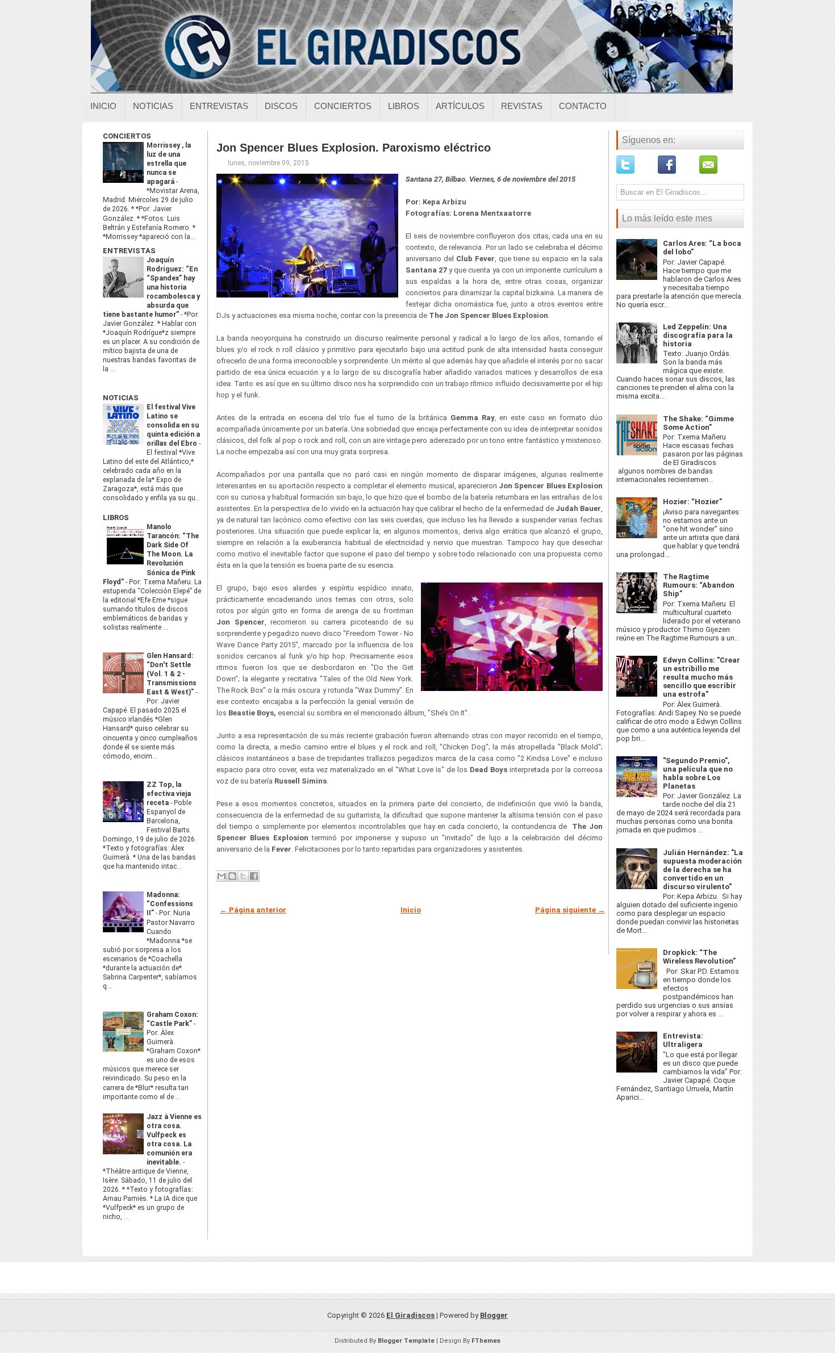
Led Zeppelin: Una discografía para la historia (698, 335)
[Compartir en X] (243, 876)
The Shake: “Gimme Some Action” (698, 423)
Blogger (494, 1315)
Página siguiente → (570, 910)
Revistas (521, 106)
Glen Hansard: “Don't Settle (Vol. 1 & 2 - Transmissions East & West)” (172, 674)
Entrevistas (219, 106)
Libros (403, 106)
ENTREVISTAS (129, 250)
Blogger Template (406, 1340)
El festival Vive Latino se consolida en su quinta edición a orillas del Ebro (173, 425)
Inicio (103, 106)
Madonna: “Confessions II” (170, 904)
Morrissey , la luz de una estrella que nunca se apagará (169, 163)
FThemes (485, 1340)
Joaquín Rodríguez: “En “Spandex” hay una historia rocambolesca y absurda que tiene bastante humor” (151, 287)
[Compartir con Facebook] (254, 876)
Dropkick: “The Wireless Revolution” (699, 956)
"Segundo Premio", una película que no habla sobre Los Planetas (698, 773)
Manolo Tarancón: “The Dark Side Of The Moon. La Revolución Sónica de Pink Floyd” (151, 554)
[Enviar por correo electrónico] (221, 876)
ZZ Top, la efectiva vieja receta (169, 794)
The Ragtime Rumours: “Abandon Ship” (698, 585)
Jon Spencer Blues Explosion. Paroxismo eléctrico (353, 147)
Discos (281, 106)
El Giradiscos (410, 1315)
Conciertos (342, 106)
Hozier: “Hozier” (692, 501)
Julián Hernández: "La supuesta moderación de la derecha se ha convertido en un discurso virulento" (703, 869)
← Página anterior (253, 910)
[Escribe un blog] (232, 876)
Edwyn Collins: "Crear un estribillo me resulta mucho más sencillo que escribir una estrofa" (701, 677)
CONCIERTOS (127, 136)
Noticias (153, 106)
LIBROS (116, 517)
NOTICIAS (121, 397)
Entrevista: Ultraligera (683, 1040)
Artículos (460, 106)
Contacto (583, 106)
